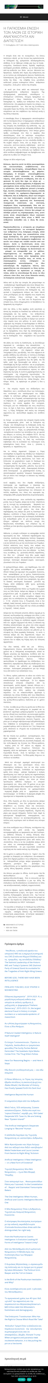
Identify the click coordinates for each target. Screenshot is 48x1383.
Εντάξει (21, 1379)
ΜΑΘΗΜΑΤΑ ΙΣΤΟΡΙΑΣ (15, 925)
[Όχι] (45, 1374)
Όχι (29, 1379)
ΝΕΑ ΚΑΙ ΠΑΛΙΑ (11, 927)
